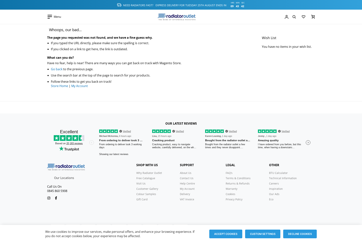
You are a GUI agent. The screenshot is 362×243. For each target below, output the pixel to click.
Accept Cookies (225, 233)
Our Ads (274, 194)
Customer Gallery (147, 189)
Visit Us (141, 183)
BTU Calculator (278, 173)
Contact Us (186, 178)
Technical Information (283, 178)
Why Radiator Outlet (149, 173)
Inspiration (276, 189)
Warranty (231, 189)
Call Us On (54, 186)
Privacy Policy (234, 199)
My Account (79, 86)
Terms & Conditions (238, 178)
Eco (271, 199)
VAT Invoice (187, 199)
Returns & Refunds (238, 183)
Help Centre (187, 183)
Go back (56, 69)
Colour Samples (146, 194)
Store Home (59, 86)
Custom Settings (262, 233)
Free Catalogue (145, 178)
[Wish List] (303, 17)
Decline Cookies (300, 233)
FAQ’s (229, 173)
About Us (185, 173)
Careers (274, 183)
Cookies (230, 194)
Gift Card (142, 199)
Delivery (185, 194)
